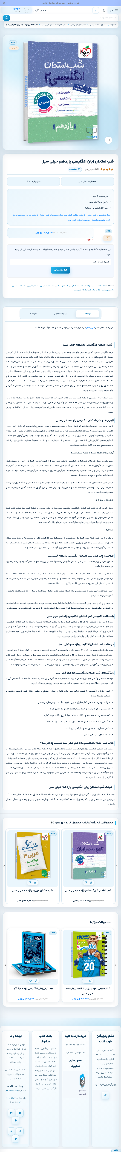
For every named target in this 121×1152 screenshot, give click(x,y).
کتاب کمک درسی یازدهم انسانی (69, 285)
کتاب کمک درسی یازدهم (95, 285)
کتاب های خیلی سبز (78, 24)
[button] (91, 882)
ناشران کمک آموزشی (98, 24)
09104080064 (12, 1090)
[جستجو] (6, 18)
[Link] (105, 1095)
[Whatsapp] (11, 1131)
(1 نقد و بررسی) (91, 169)
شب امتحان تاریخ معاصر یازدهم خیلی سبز (88, 890)
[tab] (87, 313)
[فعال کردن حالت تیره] (96, 10)
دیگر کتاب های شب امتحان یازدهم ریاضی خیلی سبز (87, 215)
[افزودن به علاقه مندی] (85, 882)
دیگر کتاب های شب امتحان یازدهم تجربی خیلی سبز (40, 215)
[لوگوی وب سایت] (104, 10)
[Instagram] (20, 1131)
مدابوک (113, 24)
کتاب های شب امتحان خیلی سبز (54, 24)
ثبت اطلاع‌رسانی (60, 270)
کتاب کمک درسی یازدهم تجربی (41, 285)
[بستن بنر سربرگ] (4, 3)
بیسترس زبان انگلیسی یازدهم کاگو (33, 989)
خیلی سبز (90, 327)
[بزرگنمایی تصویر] (108, 140)
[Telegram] (15, 1139)
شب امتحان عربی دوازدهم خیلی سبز (32, 890)
